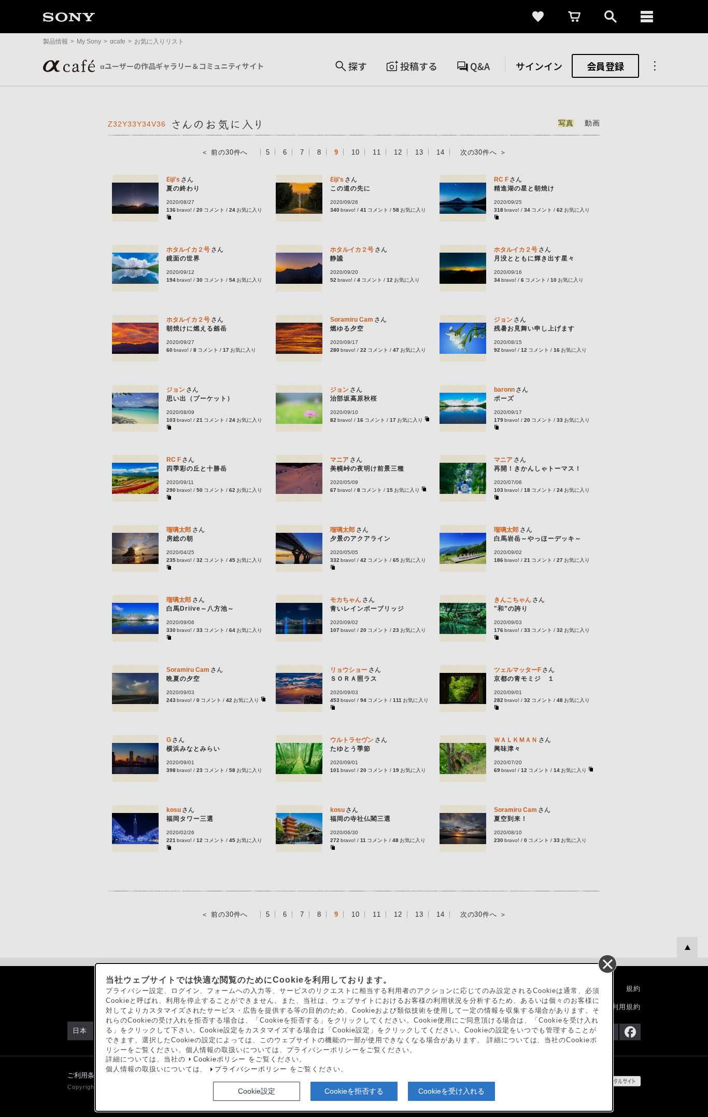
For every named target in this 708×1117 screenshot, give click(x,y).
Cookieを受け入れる (451, 1091)
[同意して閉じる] (607, 963)
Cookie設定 (256, 1091)
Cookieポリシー (219, 1059)
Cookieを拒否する (354, 1091)
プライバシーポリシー (251, 1069)
